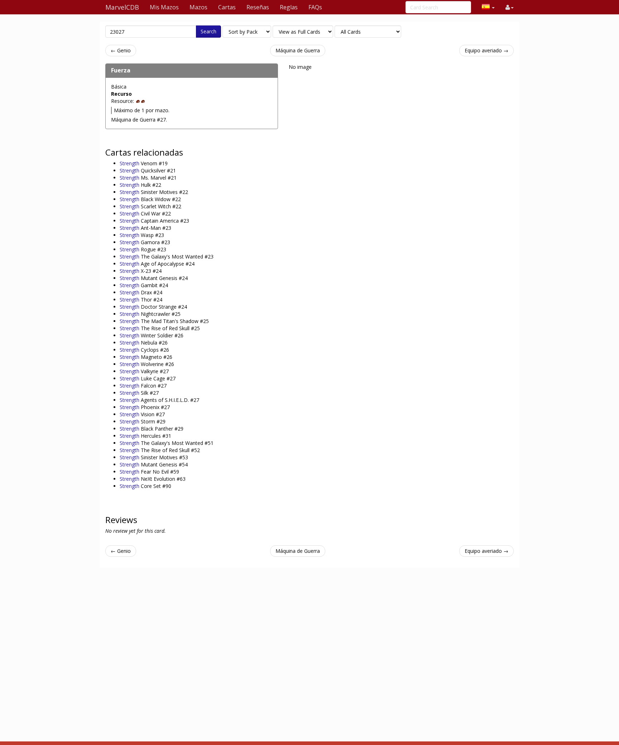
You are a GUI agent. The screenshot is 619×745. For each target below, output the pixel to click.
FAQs (315, 7)
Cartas (227, 7)
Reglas (289, 7)
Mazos (198, 7)
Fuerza (120, 70)
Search (208, 31)
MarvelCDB (122, 7)
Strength (130, 163)
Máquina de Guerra (297, 50)
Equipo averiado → (486, 50)
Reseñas (257, 7)
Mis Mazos (164, 7)
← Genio (121, 50)
